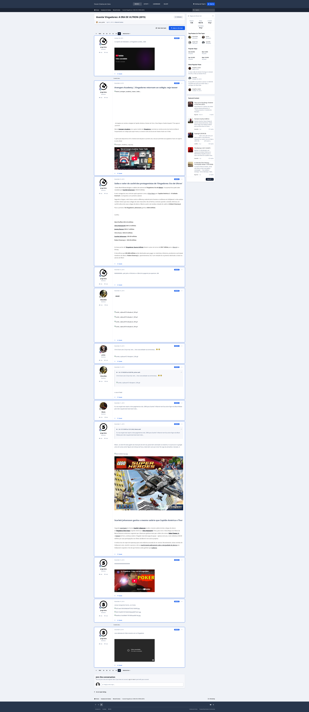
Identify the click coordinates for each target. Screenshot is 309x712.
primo (103, 355)
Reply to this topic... (109, 684)
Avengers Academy (124, 129)
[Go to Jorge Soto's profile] (103, 41)
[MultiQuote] (114, 74)
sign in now (131, 679)
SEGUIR (117, 296)
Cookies (104, 709)
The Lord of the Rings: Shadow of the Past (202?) (203, 103)
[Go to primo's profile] (103, 349)
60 (106, 33)
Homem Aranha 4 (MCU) (201, 119)
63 (116, 33)
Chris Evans (126, 531)
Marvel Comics (119, 22)
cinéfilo (196, 144)
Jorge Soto (103, 47)
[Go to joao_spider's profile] (97, 22)
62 (113, 33)
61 (109, 33)
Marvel (175, 247)
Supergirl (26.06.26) (200, 133)
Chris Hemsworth (120, 226)
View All (209, 179)
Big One (196, 114)
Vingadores (147, 129)
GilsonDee (103, 300)
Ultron (161, 187)
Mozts (103, 412)
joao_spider (102, 22)
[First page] (96, 33)
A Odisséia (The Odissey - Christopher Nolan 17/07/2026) (203, 163)
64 (119, 33)
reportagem (123, 528)
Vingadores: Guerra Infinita (134, 247)
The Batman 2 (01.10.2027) (202, 148)
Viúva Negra (151, 193)
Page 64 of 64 (126, 33)
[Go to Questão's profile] (203, 42)
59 (103, 33)
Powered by (207, 709)
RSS (110, 709)
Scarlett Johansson (129, 190)
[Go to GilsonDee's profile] (103, 293)
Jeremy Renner (119, 229)
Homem (117, 536)
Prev (100, 33)
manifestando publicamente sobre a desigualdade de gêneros (159, 545)
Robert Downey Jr (174, 533)
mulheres (154, 548)
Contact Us (97, 709)
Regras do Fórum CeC (196, 16)
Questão (208, 42)
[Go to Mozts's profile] (103, 406)
